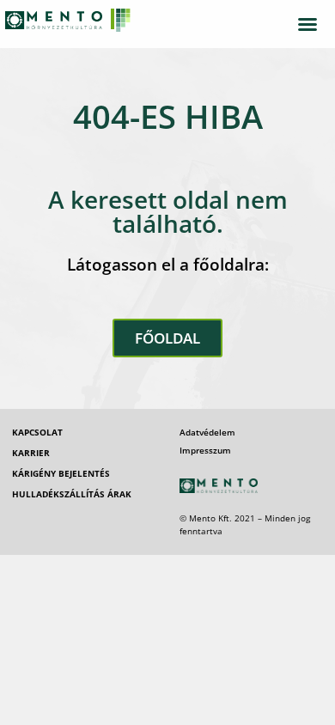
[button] (307, 24)
